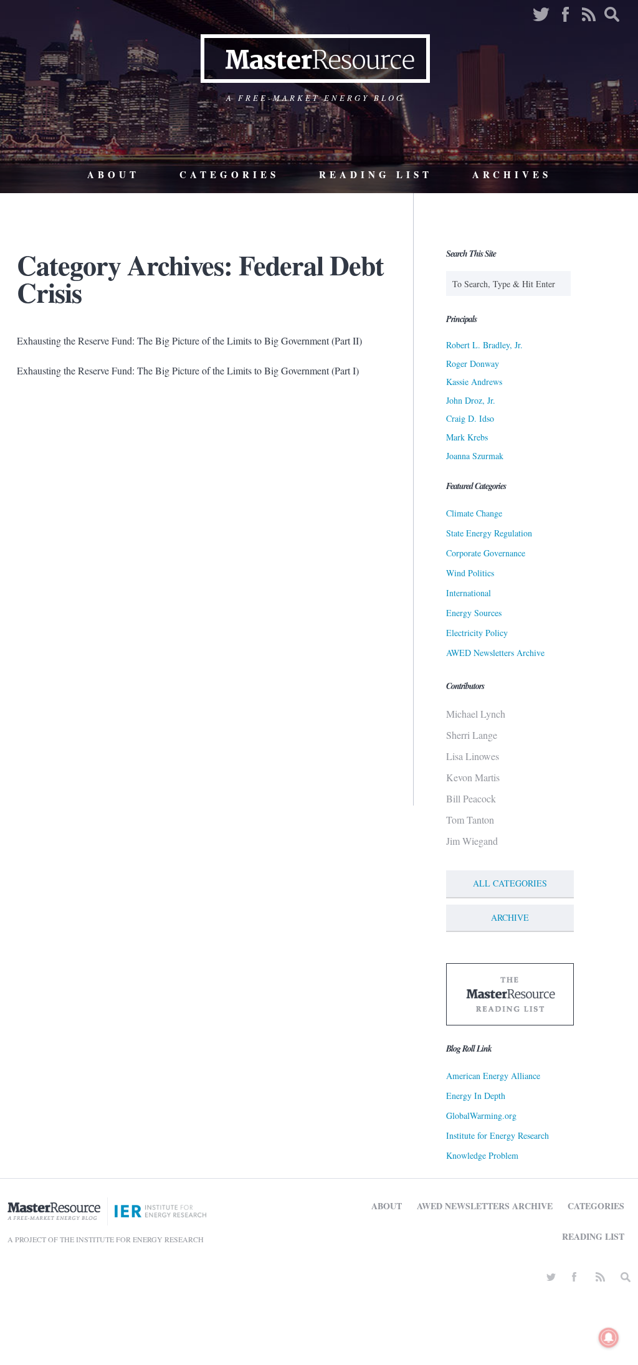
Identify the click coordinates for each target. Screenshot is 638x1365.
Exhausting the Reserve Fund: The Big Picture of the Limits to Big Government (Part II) (189, 340)
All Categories (510, 883)
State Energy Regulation (489, 533)
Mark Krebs (467, 437)
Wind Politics (470, 573)
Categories (229, 174)
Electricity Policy (477, 633)
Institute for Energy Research (497, 1135)
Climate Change (474, 513)
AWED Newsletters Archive (495, 653)
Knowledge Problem (482, 1155)
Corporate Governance (485, 553)
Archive (510, 917)
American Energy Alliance (493, 1076)
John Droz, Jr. (470, 400)
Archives (511, 174)
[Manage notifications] (609, 1338)
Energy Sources (474, 613)
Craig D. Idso (470, 418)
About (113, 174)
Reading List (375, 174)
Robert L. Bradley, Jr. (484, 345)
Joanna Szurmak (474, 456)
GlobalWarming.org (481, 1115)
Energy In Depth (475, 1095)
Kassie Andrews (474, 382)
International (468, 593)
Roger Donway (472, 363)
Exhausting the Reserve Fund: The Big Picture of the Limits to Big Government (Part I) (188, 370)
